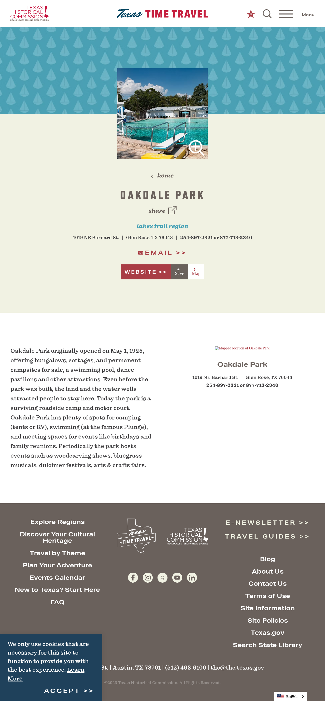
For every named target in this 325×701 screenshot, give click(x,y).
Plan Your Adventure (57, 565)
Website (140, 272)
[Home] (162, 13)
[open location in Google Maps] (242, 348)
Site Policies (267, 620)
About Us (268, 571)
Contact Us (267, 583)
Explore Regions (57, 521)
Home (165, 175)
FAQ (57, 602)
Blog (267, 559)
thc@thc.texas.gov (237, 667)
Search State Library (267, 645)
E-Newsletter (261, 522)
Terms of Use (267, 596)
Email (159, 252)
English (291, 696)
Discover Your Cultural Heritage (57, 537)
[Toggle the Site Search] (267, 13)
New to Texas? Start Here (57, 589)
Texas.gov (267, 632)
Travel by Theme (57, 553)
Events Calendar (57, 577)
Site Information (268, 608)
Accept (62, 690)
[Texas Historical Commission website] (29, 13)
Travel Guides (260, 536)
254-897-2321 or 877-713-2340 (216, 238)
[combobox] (290, 696)
